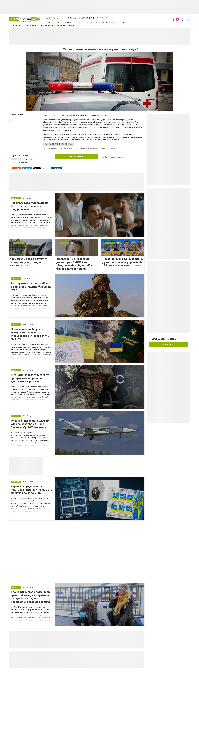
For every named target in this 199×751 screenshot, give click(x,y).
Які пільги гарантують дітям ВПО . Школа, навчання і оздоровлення (29, 206)
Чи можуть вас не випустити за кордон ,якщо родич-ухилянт (29, 262)
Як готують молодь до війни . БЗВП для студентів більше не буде (31, 287)
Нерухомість (67, 22)
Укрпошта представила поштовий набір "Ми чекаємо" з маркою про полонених (31, 490)
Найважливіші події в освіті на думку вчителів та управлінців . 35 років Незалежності (122, 262)
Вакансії (50, 22)
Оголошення (122, 22)
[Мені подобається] (9, 121)
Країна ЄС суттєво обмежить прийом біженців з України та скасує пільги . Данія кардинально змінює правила (30, 596)
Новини (54, 18)
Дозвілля (88, 18)
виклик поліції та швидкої (58, 144)
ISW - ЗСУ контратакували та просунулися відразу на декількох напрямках (30, 378)
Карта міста (79, 22)
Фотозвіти (100, 22)
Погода (58, 22)
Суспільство (12, 117)
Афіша (104, 18)
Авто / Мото (111, 22)
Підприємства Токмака (163, 339)
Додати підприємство (168, 344)
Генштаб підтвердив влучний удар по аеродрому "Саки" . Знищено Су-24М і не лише (30, 424)
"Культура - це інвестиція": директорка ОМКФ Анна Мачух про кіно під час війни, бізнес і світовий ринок (75, 263)
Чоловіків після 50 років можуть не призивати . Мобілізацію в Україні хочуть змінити (30, 334)
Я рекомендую (77, 156)
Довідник (70, 18)
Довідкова (90, 22)
